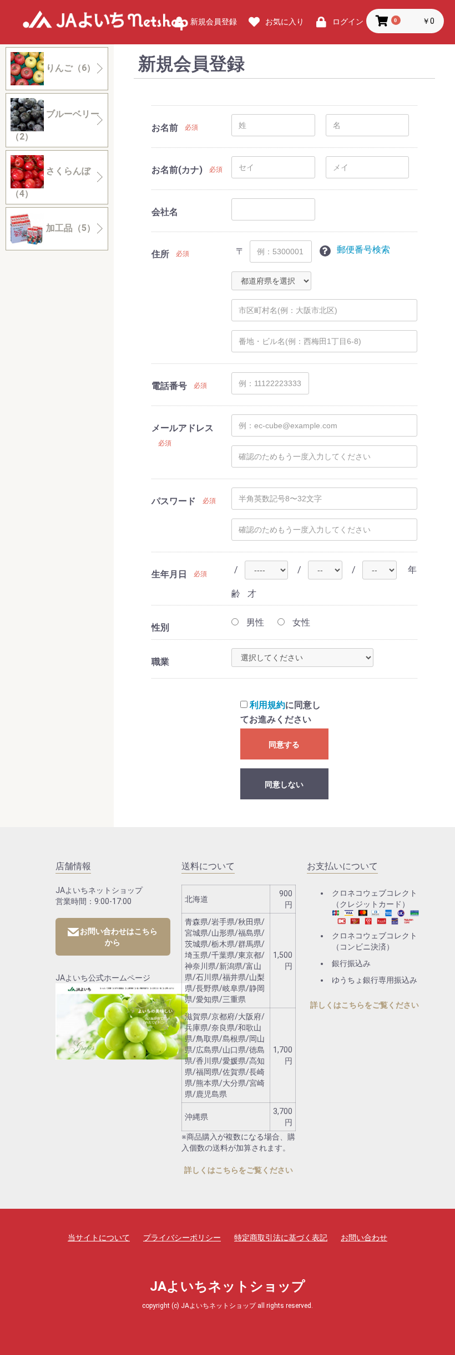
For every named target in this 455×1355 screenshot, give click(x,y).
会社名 (164, 212)
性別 (160, 627)
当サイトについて (99, 1237)
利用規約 (267, 705)
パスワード (173, 501)
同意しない (284, 784)
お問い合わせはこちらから (119, 937)
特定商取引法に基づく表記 (280, 1237)
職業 (160, 661)
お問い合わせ (364, 1237)
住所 (160, 254)
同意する (284, 744)
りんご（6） (69, 68)
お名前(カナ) (177, 170)
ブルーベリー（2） (55, 125)
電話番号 (169, 386)
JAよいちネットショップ (105, 23)
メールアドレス (182, 428)
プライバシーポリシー (182, 1237)
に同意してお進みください (280, 712)
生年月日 (169, 574)
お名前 (164, 127)
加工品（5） (69, 228)
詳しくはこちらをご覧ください (238, 1170)
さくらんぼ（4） (50, 182)
